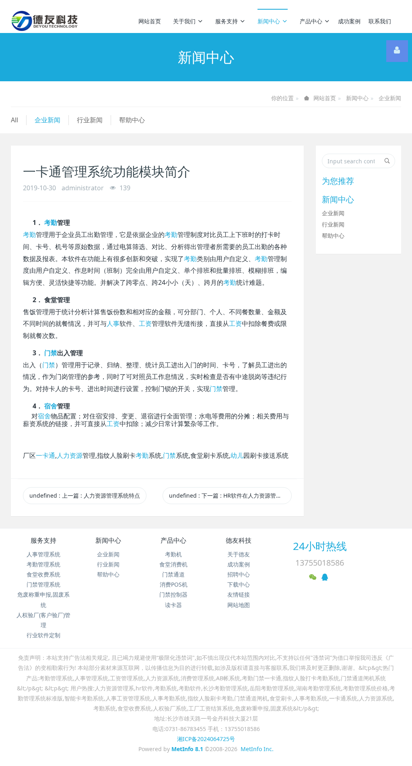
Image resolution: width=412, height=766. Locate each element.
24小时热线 (320, 546)
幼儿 (237, 455)
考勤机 (173, 554)
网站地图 (238, 605)
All (14, 119)
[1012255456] (397, 51)
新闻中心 (269, 21)
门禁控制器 (173, 594)
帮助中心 (132, 119)
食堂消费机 (173, 564)
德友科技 (238, 540)
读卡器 (173, 605)
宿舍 (50, 406)
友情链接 (238, 594)
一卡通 (45, 455)
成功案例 (349, 21)
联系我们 (380, 21)
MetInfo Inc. (257, 749)
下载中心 (238, 584)
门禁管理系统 (43, 584)
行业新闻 (90, 119)
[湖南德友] (44, 21)
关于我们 (184, 21)
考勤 (50, 222)
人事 (113, 323)
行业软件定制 (43, 635)
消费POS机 (173, 584)
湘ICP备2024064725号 (206, 739)
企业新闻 (390, 98)
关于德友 (238, 554)
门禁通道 (173, 574)
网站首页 (149, 21)
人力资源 (69, 455)
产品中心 (311, 21)
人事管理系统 (43, 554)
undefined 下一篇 (230, 495)
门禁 (50, 353)
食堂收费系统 (43, 574)
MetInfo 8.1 (187, 749)
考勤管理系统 (43, 564)
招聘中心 (238, 574)
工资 (145, 323)
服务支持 (226, 21)
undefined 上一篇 (84, 495)
